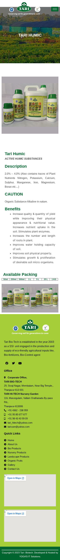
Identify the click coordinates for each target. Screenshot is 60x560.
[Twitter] (13, 363)
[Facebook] (7, 363)
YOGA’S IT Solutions (29, 556)
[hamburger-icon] (54, 9)
